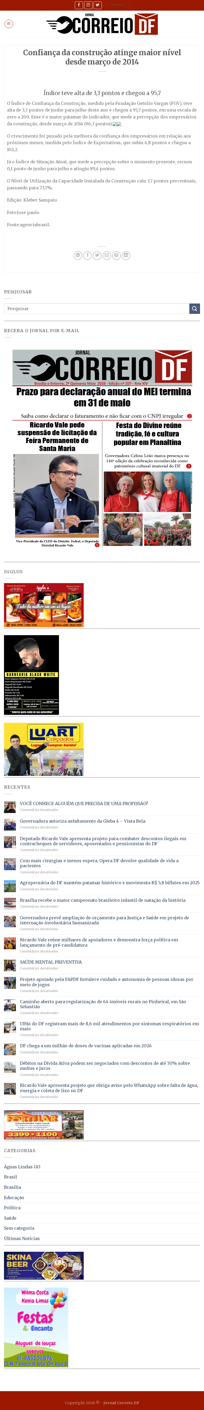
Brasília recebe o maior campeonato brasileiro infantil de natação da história (102, 900)
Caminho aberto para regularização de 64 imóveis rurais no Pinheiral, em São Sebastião (103, 1004)
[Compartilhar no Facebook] (87, 255)
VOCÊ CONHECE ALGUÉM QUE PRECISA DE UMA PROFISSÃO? (84, 803)
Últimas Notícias (22, 1238)
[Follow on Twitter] (97, 5)
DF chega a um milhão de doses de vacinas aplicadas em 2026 (86, 1045)
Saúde (10, 1218)
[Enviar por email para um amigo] (107, 255)
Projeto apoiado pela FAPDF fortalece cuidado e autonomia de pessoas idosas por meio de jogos (106, 982)
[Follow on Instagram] (88, 5)
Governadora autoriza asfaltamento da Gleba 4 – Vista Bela (82, 821)
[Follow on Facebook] (79, 5)
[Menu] (9, 24)
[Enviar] (194, 309)
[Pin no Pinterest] (116, 255)
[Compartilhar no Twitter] (97, 255)
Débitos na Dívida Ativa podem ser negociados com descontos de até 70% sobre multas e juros (105, 1066)
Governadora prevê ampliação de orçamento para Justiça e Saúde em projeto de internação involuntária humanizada (104, 920)
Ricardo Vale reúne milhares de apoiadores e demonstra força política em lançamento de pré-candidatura (99, 942)
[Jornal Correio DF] (102, 24)
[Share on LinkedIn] (126, 255)
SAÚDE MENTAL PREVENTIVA (51, 962)
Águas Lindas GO (22, 1166)
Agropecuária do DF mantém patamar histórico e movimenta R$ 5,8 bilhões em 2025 (110, 882)
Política (12, 1207)
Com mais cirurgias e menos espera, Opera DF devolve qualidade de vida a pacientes (99, 863)
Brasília (12, 1187)
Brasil (10, 1177)
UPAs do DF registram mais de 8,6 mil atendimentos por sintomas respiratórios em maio (109, 1026)
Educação (14, 1197)
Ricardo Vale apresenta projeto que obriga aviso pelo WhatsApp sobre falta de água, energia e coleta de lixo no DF (109, 1088)
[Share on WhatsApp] (78, 255)
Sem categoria (19, 1228)
